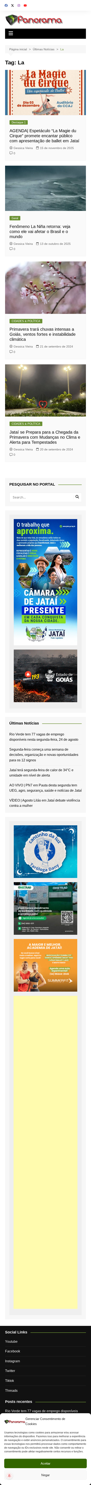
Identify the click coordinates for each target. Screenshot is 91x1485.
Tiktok (9, 1380)
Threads (11, 1390)
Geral (15, 218)
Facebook (12, 1351)
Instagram (12, 1361)
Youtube (11, 1341)
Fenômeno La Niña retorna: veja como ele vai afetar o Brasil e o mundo (40, 231)
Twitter (10, 1371)
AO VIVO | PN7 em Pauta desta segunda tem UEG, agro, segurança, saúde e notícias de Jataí (45, 787)
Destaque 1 (19, 122)
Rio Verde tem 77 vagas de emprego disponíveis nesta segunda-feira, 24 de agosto (43, 737)
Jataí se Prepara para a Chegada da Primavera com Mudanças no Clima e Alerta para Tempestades (45, 437)
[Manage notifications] (9, 1475)
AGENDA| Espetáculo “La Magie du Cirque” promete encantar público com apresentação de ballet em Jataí (44, 135)
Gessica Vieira (23, 148)
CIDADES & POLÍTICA (26, 321)
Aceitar (45, 1463)
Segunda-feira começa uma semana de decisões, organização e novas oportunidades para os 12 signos (43, 755)
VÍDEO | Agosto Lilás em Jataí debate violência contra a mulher (44, 803)
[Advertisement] (46, 1152)
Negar (45, 1475)
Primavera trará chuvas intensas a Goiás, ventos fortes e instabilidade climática (43, 334)
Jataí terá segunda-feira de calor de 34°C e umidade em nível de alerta (41, 772)
